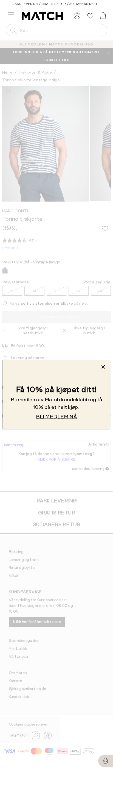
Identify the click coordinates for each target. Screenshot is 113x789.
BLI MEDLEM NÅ (56, 416)
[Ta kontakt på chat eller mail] (105, 761)
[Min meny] (77, 16)
